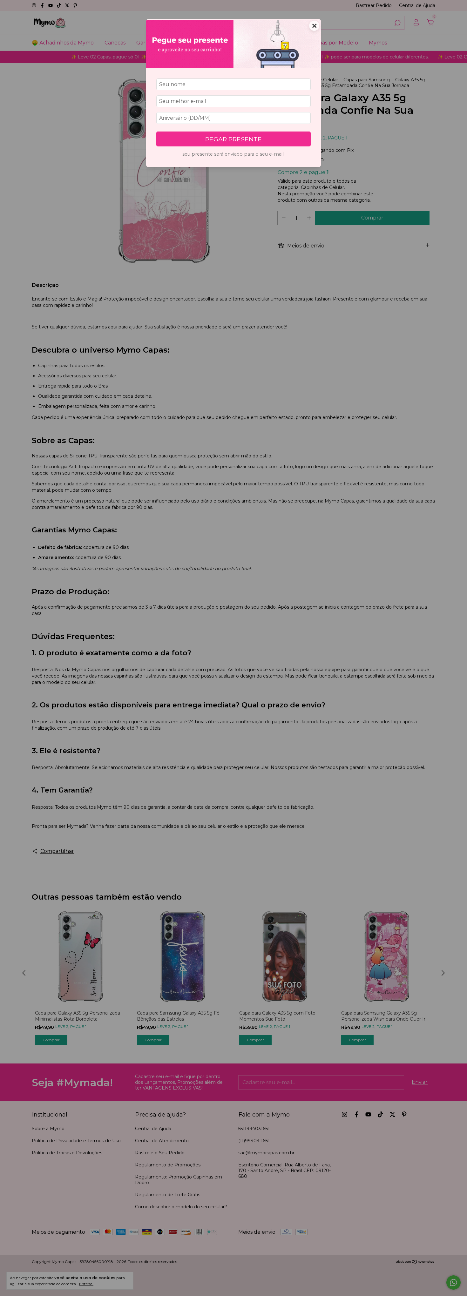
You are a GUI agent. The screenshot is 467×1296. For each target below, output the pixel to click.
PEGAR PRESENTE (233, 139)
